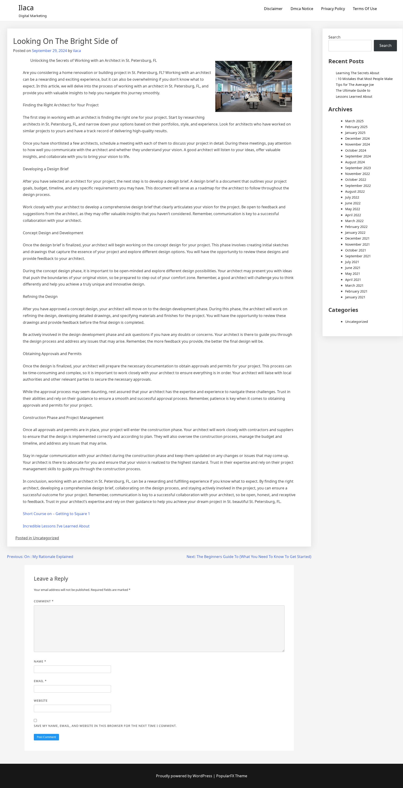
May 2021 (352, 273)
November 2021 (357, 244)
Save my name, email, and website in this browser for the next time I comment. (105, 726)
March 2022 (354, 221)
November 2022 (357, 173)
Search (334, 37)
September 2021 (358, 256)
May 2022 (352, 209)
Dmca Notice (302, 8)
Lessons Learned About (354, 96)
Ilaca (26, 7)
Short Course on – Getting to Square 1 (56, 513)
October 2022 (355, 179)
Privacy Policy (333, 8)
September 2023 (358, 168)
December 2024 (357, 138)
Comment (44, 601)
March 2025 (354, 121)
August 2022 (355, 191)
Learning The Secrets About (357, 73)
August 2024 (355, 162)
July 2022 (352, 197)
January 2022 (355, 232)
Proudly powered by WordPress (184, 775)
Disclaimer (273, 8)
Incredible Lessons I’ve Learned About (56, 526)
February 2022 (356, 226)
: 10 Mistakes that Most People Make (364, 79)
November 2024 (357, 144)
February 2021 (356, 291)
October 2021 (355, 250)
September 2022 (358, 185)
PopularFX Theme (231, 775)
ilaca (77, 50)
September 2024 (358, 156)
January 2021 (355, 297)
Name (40, 661)
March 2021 (354, 285)
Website (41, 700)
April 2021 (353, 279)
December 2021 (357, 238)
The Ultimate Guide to (353, 90)
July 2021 (352, 262)
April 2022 (353, 215)
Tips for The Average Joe (355, 84)
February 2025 (356, 127)
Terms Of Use (365, 8)
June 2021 (353, 267)
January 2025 (355, 132)
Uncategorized (356, 321)
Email (40, 681)
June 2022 (353, 203)
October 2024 (355, 150)
